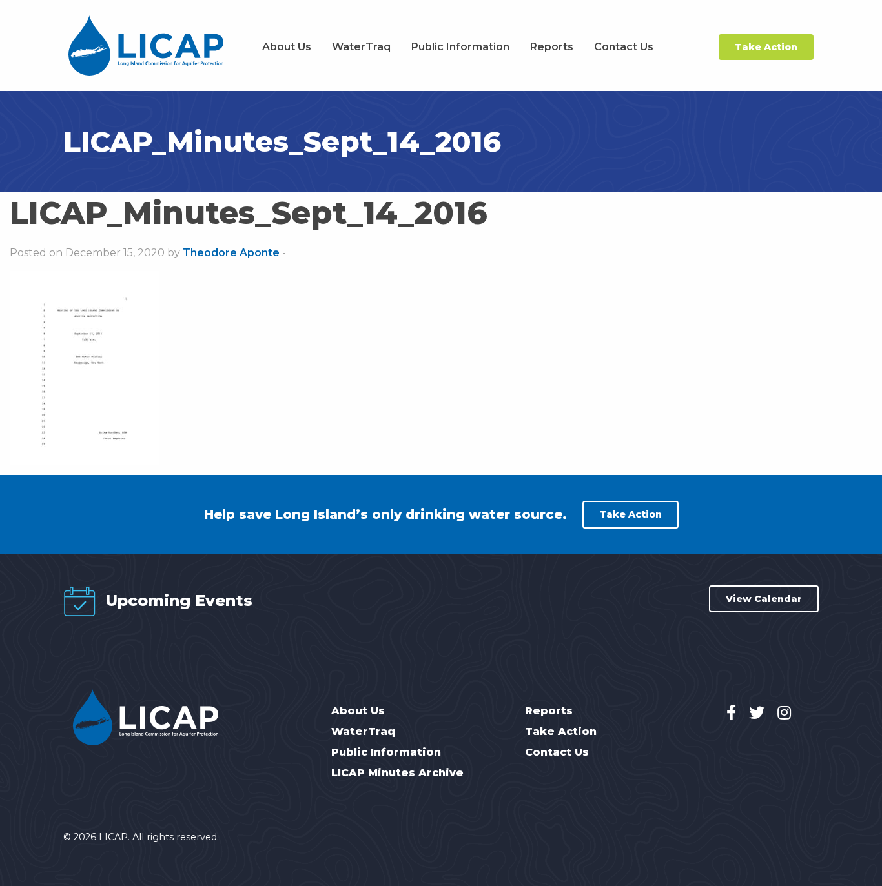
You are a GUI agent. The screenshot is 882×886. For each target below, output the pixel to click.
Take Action (766, 47)
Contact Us (623, 47)
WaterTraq (361, 47)
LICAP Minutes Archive (397, 773)
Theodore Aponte (231, 253)
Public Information (460, 47)
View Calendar (764, 599)
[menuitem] (287, 47)
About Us (286, 47)
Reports (551, 47)
